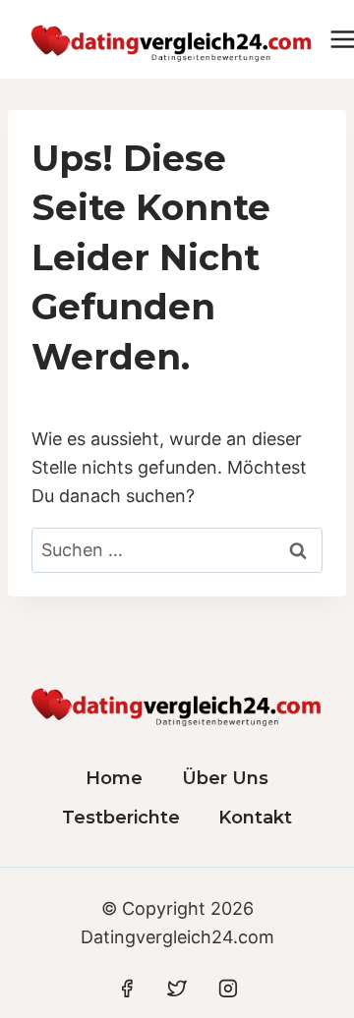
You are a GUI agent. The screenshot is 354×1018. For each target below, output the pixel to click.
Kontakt (255, 817)
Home (114, 778)
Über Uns (225, 778)
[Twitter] (177, 988)
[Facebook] (127, 988)
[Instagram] (228, 988)
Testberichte (121, 817)
